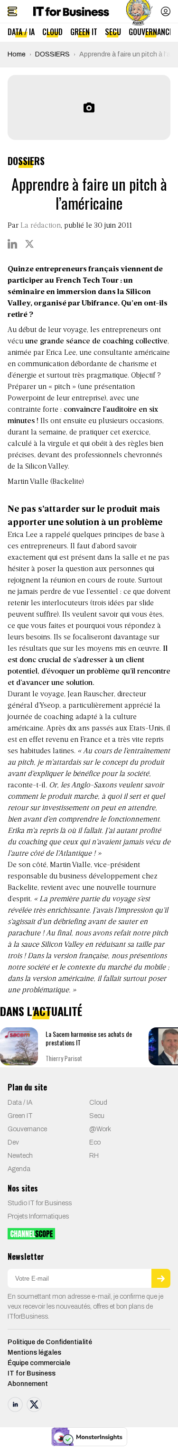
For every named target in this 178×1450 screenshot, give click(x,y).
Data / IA (21, 31)
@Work (100, 1129)
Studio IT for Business (40, 1203)
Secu (113, 31)
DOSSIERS (52, 54)
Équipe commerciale (39, 1363)
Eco (95, 1142)
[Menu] (12, 11)
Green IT (83, 31)
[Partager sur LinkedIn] (12, 244)
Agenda (19, 1169)
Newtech (20, 1155)
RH (94, 1155)
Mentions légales (34, 1352)
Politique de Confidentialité (50, 1342)
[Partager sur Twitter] (29, 244)
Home (17, 54)
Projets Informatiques (38, 1216)
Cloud (52, 31)
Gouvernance (151, 31)
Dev (13, 1142)
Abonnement (28, 1383)
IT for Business (32, 1373)
